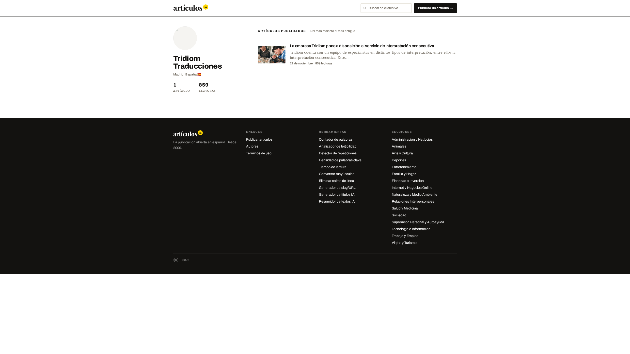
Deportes (399, 160)
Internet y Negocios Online (412, 188)
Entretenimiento (404, 167)
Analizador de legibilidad (338, 146)
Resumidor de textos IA (337, 201)
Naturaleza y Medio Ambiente (414, 194)
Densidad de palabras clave (340, 160)
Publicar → (435, 8)
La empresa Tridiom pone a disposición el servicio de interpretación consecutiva (362, 46)
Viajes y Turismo (404, 243)
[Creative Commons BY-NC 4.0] (175, 260)
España (191, 74)
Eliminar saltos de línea (336, 181)
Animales (399, 146)
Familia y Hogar (404, 174)
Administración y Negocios (412, 139)
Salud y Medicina (405, 208)
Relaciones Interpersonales (413, 201)
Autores (252, 146)
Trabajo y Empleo (405, 236)
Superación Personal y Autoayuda (418, 222)
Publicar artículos (259, 139)
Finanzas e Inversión (408, 181)
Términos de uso (258, 153)
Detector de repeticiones (338, 153)
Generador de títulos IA (337, 194)
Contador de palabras (335, 139)
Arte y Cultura (402, 153)
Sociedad (399, 215)
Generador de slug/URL (337, 188)
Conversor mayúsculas (336, 174)
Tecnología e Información (411, 229)
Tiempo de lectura (332, 167)
